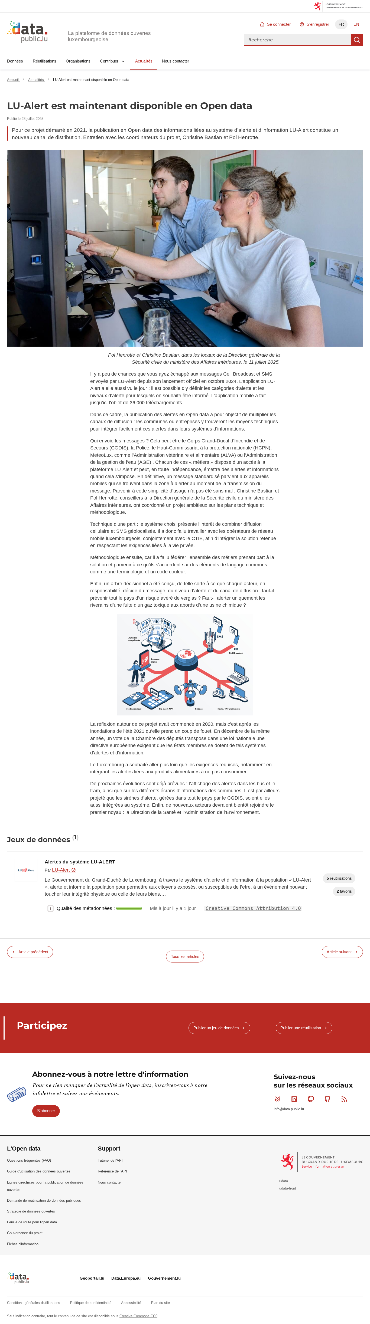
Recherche (357, 40)
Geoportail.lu (92, 1278)
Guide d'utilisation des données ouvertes (38, 1171)
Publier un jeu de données (216, 1028)
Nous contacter (175, 61)
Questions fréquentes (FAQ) (29, 1160)
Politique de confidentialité (91, 1303)
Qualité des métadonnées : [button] (51, 908)
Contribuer (109, 61)
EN (356, 24)
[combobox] (297, 40)
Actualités (143, 61)
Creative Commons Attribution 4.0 (253, 908)
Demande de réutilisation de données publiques (44, 1200)
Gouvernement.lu (164, 1278)
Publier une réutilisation (300, 1028)
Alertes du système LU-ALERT (80, 862)
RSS (344, 1099)
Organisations (78, 61)
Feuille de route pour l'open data (32, 1222)
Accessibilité (131, 1303)
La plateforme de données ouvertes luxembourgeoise (109, 36)
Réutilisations (44, 61)
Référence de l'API (112, 1171)
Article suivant (339, 952)
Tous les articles (185, 956)
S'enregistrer (318, 24)
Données (15, 61)
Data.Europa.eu (126, 1278)
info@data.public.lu (289, 1109)
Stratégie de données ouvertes (31, 1211)
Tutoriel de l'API (110, 1160)
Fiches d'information (22, 1244)
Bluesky (277, 1099)
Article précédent (33, 952)
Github (327, 1099)
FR (341, 24)
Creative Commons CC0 (138, 1316)
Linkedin (294, 1099)
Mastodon (311, 1099)
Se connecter (279, 24)
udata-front (287, 1188)
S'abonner (46, 1110)
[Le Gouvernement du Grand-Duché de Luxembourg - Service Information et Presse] (322, 1161)
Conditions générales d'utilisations (34, 1303)
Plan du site (160, 1303)
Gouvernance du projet (25, 1233)
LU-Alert (61, 870)
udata (283, 1181)
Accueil (13, 80)
